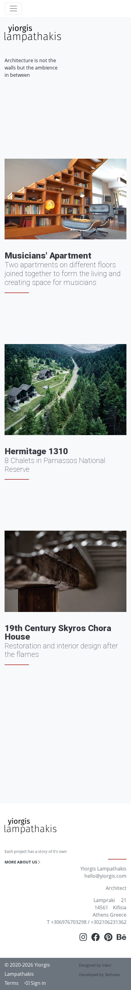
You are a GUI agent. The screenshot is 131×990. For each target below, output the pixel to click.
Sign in (38, 983)
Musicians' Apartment (48, 256)
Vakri (106, 965)
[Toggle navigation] (13, 8)
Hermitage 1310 (36, 451)
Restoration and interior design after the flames (61, 650)
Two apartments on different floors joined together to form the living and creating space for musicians (63, 274)
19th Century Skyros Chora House (58, 632)
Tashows (112, 974)
